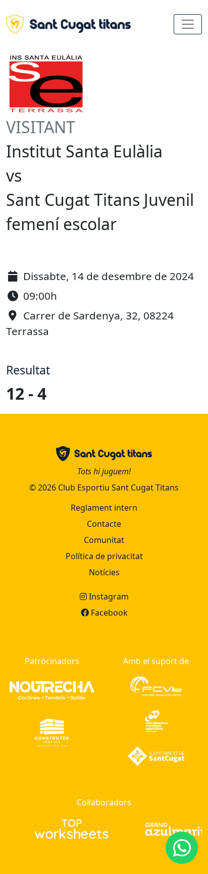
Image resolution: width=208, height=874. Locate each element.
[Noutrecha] (52, 689)
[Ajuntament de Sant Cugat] (156, 755)
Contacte (104, 523)
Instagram (108, 596)
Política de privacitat (104, 556)
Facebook (108, 612)
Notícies (104, 572)
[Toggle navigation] (188, 24)
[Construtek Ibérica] (52, 732)
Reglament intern (104, 507)
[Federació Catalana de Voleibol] (156, 685)
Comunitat (104, 539)
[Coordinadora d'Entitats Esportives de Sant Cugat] (156, 720)
